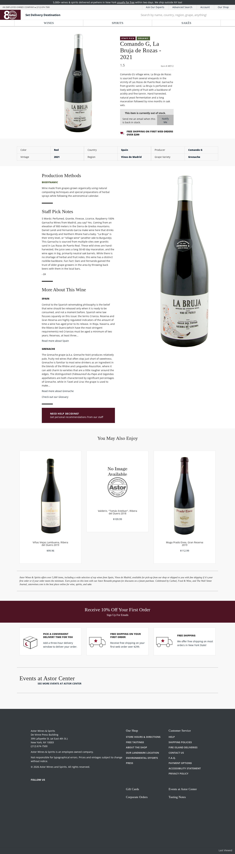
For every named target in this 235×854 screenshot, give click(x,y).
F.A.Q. (172, 757)
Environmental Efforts (142, 757)
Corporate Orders (137, 797)
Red (56, 149)
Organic (143, 38)
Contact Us (176, 752)
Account (205, 7)
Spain (124, 149)
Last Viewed (225, 850)
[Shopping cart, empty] (227, 15)
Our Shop (223, 7)
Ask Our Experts (155, 7)
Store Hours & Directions (143, 736)
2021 (57, 157)
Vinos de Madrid (131, 157)
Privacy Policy (178, 773)
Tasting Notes (177, 797)
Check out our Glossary (55, 397)
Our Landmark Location (142, 752)
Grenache (194, 157)
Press (129, 763)
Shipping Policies (180, 742)
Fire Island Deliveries (183, 747)
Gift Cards (132, 789)
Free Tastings (135, 742)
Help (172, 736)
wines (49, 23)
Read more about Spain (55, 340)
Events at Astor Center (183, 789)
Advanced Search (182, 7)
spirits (117, 23)
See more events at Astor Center (59, 683)
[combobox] (179, 14)
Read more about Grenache (58, 391)
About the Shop (136, 747)
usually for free (126, 2)
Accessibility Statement (185, 768)
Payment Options (180, 763)
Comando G (195, 149)
